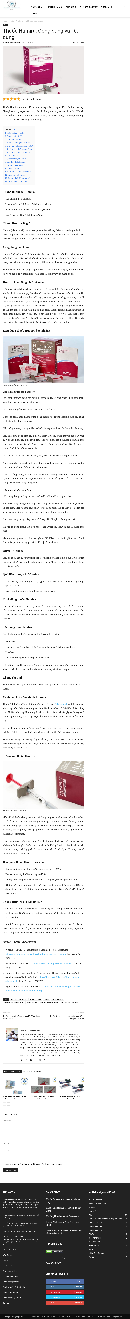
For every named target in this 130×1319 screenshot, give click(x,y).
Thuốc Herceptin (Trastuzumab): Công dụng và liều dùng (21, 1017)
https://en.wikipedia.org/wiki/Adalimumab (51, 963)
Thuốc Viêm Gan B (97, 1226)
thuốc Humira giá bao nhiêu (48, 1002)
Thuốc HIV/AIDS (95, 1222)
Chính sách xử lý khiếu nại (12, 1298)
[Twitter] (45, 1059)
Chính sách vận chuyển (11, 1282)
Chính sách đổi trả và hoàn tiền (14, 1287)
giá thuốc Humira (35, 999)
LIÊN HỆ (34, 14)
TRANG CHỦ (36, 7)
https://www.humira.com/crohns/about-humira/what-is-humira (35, 954)
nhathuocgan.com (9, 1218)
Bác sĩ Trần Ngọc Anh (12, 42)
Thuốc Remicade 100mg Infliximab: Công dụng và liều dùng (67, 1017)
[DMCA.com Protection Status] (54, 1252)
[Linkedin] (32, 1059)
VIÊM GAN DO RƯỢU (89, 7)
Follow (79, 1287)
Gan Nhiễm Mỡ (95, 1200)
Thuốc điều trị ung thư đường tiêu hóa (105, 1219)
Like (80, 1281)
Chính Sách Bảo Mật (48, 1317)
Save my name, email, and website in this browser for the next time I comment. (34, 1164)
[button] (124, 7)
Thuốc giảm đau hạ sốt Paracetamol (63, 1216)
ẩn (14, 129)
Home (5, 21)
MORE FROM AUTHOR (32, 1072)
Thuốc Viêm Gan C (97, 1230)
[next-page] (8, 1104)
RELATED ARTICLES (12, 1072)
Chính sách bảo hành (10, 1292)
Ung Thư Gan (94, 1241)
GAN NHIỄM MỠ (55, 7)
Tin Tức (92, 1234)
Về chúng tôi (7, 1255)
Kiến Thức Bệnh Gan (98, 1203)
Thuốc (12, 21)
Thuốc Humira (32, 1002)
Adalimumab (61, 704)
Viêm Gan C (94, 1249)
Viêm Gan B (94, 1245)
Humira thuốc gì (57, 999)
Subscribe (78, 1303)
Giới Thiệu (61, 1317)
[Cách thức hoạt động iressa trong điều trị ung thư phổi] (71, 1085)
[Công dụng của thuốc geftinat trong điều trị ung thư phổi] (43, 1085)
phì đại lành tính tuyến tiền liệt (14, 1002)
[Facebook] (27, 1059)
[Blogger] (22, 1059)
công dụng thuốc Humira (18, 999)
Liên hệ (5, 1260)
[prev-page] (4, 1104)
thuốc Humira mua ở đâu (69, 1002)
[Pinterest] (36, 1059)
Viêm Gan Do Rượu (97, 1253)
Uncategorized (95, 1238)
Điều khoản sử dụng (10, 1271)
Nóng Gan (93, 1207)
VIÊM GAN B (71, 7)
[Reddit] (41, 1059)
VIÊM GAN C (106, 7)
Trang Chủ (35, 1317)
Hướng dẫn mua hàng (10, 1276)
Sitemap (6, 1303)
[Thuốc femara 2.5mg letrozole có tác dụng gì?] (15, 1085)
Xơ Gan (92, 1257)
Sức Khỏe (93, 1211)
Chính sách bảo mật (10, 1266)
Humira (46, 999)
